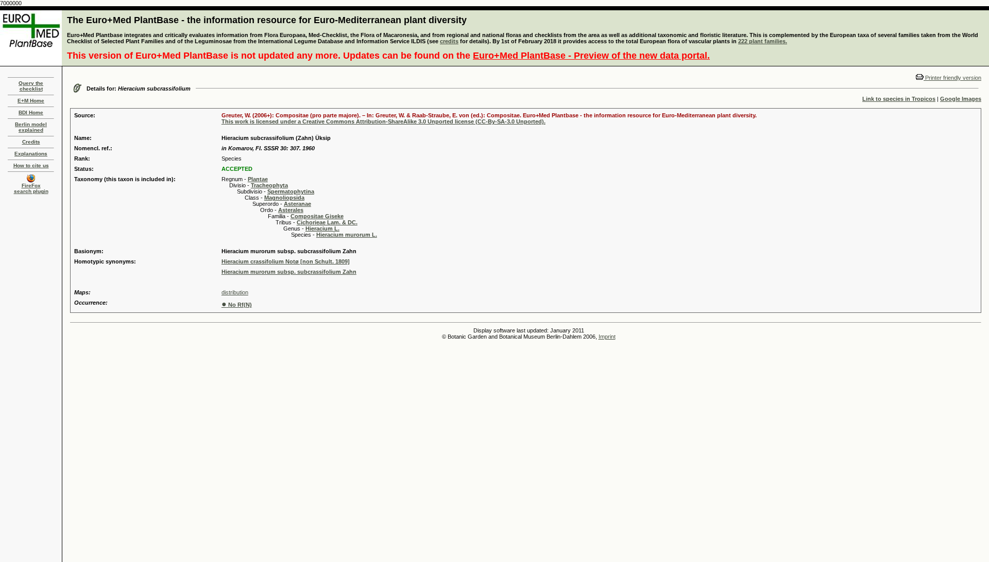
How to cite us (31, 165)
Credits (31, 142)
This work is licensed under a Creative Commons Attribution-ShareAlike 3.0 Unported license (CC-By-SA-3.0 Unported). (383, 121)
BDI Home (31, 112)
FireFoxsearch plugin (31, 188)
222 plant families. (762, 41)
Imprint (607, 336)
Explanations (30, 153)
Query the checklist (31, 86)
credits (449, 41)
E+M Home (31, 100)
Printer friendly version (952, 78)
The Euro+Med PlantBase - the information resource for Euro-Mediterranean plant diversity (267, 20)
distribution (234, 292)
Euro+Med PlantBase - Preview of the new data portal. (591, 55)
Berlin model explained (31, 127)
